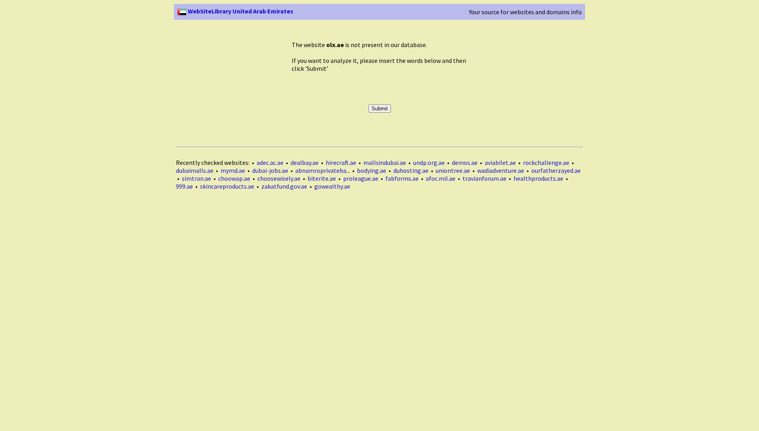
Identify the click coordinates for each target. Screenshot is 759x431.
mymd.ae (233, 170)
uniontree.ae (453, 170)
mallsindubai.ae (384, 162)
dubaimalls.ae (194, 170)
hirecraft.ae (341, 162)
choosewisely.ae (278, 178)
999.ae (184, 186)
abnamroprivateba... (322, 170)
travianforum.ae (484, 178)
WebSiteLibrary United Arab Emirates (240, 11)
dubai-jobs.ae (270, 170)
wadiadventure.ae (500, 170)
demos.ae (465, 162)
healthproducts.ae (538, 178)
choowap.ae (234, 178)
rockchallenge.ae (546, 162)
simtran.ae (196, 178)
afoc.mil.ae (440, 178)
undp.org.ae (429, 162)
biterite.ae (322, 178)
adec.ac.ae (270, 162)
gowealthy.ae (332, 186)
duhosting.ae (411, 170)
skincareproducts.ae (227, 186)
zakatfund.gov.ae (284, 186)
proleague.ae (360, 178)
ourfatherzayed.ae (556, 170)
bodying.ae (371, 170)
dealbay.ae (305, 162)
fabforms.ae (402, 178)
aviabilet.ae (500, 162)
